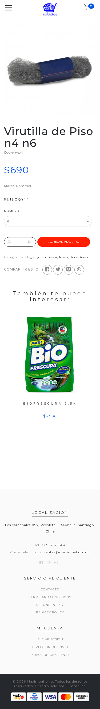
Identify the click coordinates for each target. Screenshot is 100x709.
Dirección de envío (50, 647)
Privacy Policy (50, 612)
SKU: (9, 199)
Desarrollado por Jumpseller (60, 686)
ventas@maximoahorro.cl (67, 552)
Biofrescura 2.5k (50, 403)
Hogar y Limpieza (41, 257)
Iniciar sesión (50, 639)
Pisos (63, 257)
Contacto (50, 589)
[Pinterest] (68, 270)
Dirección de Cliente (50, 655)
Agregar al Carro (64, 242)
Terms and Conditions (50, 597)
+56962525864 (53, 545)
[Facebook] (47, 270)
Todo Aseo (79, 257)
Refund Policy (50, 605)
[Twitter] (58, 270)
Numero (11, 211)
